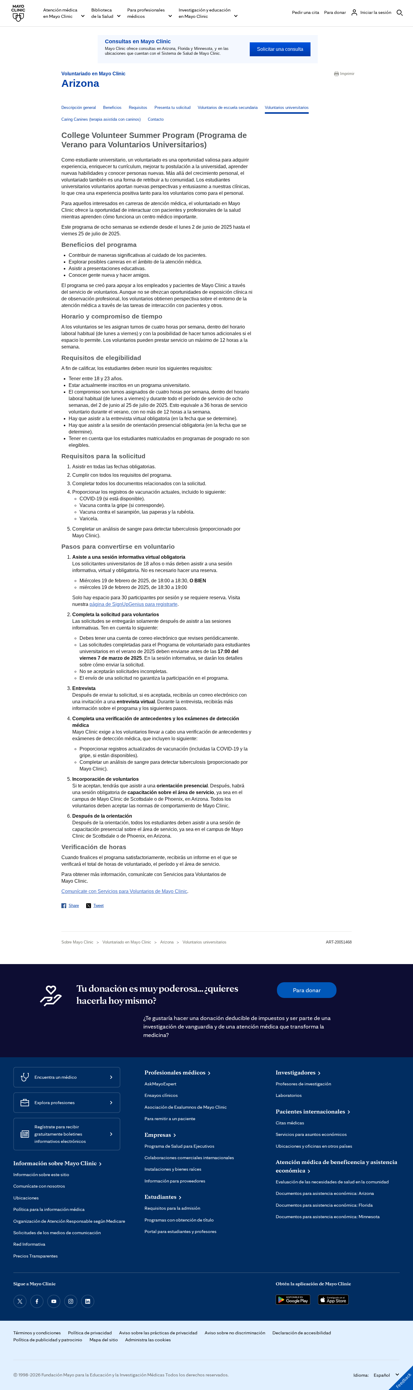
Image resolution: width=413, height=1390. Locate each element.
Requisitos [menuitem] (138, 107)
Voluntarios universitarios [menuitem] (287, 107)
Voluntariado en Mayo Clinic (93, 73)
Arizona (80, 83)
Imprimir (346, 73)
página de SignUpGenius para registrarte (133, 604)
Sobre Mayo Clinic (77, 942)
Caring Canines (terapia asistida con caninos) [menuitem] (101, 119)
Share (74, 905)
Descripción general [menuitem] (78, 107)
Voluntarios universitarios (204, 942)
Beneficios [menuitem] (112, 107)
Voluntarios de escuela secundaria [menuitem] (228, 107)
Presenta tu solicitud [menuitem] (172, 107)
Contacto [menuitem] (156, 119)
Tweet (98, 905)
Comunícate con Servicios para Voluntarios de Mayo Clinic (124, 891)
